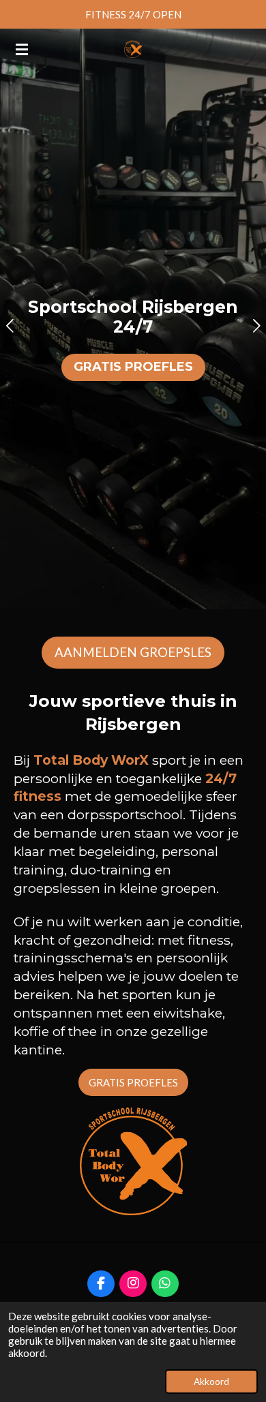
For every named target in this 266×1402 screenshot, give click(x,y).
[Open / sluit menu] (22, 49)
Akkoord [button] (211, 1381)
